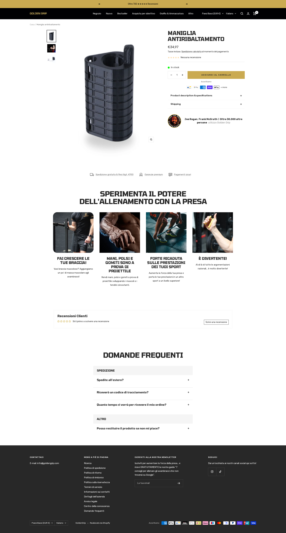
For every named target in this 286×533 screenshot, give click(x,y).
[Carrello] (254, 13)
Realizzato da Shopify (100, 523)
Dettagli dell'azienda (94, 496)
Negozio (97, 13)
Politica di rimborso (94, 477)
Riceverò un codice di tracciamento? (123, 392)
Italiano (229, 13)
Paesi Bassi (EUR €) (211, 13)
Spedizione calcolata (191, 51)
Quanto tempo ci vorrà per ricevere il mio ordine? (131, 404)
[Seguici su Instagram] (212, 472)
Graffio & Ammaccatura (172, 13)
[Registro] (179, 483)
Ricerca (87, 463)
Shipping (206, 104)
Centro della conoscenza (96, 506)
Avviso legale (90, 501)
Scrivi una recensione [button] (216, 322)
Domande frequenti (94, 511)
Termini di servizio (93, 487)
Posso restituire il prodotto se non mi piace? (128, 428)
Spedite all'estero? (110, 380)
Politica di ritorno (93, 472)
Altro (190, 13)
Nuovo (109, 13)
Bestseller (122, 13)
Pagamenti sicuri (182, 174)
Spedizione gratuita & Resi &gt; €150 (114, 174)
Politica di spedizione (95, 468)
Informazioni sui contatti (97, 492)
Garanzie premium (154, 174)
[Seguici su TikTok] (220, 472)
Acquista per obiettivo (143, 13)
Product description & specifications (206, 95)
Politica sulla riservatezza (97, 482)
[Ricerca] (242, 13)
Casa (32, 24)
